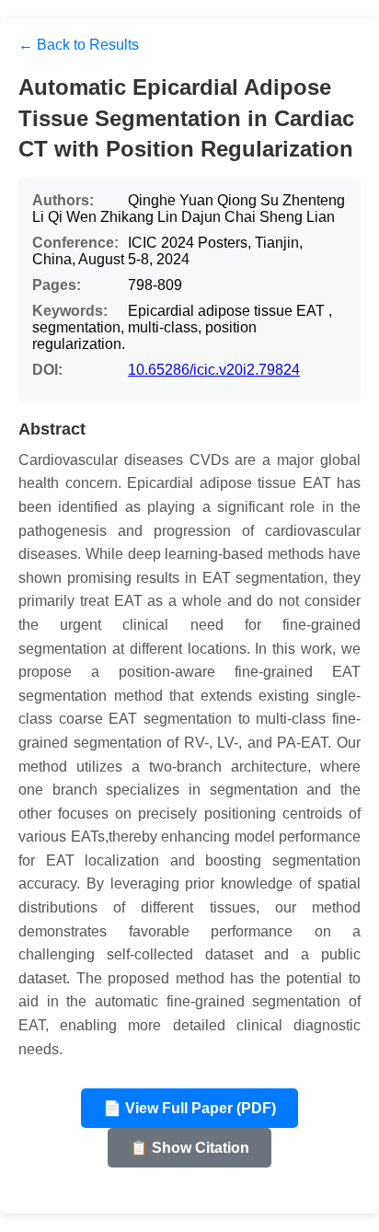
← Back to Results (78, 44)
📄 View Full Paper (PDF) (189, 1108)
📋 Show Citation (189, 1148)
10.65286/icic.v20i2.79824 (214, 370)
